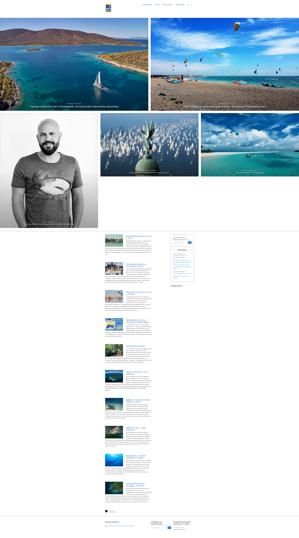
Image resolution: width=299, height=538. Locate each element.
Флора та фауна (167, 4)
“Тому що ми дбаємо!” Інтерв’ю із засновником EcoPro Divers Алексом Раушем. (49, 224)
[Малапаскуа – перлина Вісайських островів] (114, 460)
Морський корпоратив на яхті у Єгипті (138, 237)
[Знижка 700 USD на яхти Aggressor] (114, 376)
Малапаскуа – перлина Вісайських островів (136, 456)
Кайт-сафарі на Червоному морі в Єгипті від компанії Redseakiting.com (225, 106)
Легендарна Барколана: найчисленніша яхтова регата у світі (149, 172)
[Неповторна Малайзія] (114, 350)
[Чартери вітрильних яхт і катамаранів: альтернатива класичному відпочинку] (74, 64)
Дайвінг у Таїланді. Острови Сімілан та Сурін (138, 400)
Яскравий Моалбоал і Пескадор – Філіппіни (135, 484)
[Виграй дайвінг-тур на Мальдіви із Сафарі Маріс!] (114, 324)
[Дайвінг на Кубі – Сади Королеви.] (114, 432)
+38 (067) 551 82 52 (178, 527)
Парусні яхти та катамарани (74, 103)
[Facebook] (188, 4)
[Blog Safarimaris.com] (108, 7)
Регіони (157, 4)
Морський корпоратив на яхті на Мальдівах (250, 172)
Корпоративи (222, 103)
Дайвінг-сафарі (147, 4)
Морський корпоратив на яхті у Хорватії (138, 293)
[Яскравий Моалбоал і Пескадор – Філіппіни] (114, 488)
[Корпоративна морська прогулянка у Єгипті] (114, 268)
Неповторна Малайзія (135, 345)
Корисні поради (179, 4)
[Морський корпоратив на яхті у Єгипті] (114, 240)
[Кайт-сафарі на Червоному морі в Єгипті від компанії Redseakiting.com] (225, 64)
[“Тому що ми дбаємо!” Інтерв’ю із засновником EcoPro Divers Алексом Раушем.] (49, 170)
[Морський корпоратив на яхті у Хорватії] (114, 296)
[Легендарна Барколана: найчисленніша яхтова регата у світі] (149, 144)
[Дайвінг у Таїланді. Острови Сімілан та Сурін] (114, 404)
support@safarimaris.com (179, 529)
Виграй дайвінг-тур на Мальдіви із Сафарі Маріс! (137, 320)
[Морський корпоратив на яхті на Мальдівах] (250, 144)
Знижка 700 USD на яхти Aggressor (136, 372)
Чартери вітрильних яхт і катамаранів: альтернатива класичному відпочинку (74, 106)
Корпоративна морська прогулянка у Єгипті (136, 265)
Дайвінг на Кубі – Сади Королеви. (136, 428)
